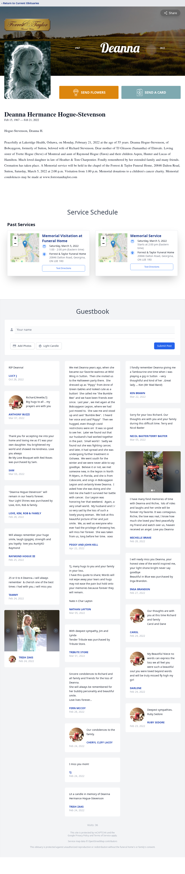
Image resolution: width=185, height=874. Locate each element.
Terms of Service (102, 835)
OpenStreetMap (96, 841)
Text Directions (63, 268)
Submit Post (164, 346)
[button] (25, 244)
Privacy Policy (82, 835)
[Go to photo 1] (31, 649)
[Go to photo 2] (33, 649)
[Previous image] (8, 630)
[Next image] (56, 630)
